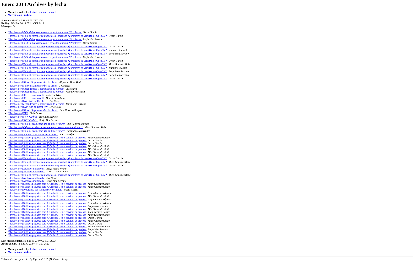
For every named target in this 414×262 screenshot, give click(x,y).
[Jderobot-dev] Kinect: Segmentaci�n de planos (33, 82)
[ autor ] (52, 12)
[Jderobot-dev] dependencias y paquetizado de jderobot (36, 88)
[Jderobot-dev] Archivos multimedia (26, 168)
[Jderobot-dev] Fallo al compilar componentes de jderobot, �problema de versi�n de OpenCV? (57, 35)
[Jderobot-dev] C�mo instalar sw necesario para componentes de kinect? (45, 127)
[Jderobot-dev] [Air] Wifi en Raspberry (28, 101)
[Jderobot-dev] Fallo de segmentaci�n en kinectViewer (36, 123)
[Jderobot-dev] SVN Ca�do (23, 116)
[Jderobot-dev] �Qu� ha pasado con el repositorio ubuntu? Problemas (45, 32)
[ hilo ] (33, 12)
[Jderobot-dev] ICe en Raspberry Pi (26, 95)
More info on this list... (20, 15)
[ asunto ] (42, 12)
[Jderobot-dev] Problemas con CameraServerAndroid (35, 189)
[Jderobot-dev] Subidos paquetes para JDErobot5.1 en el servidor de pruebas (47, 137)
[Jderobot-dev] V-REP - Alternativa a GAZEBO (33, 134)
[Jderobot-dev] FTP (18, 113)
